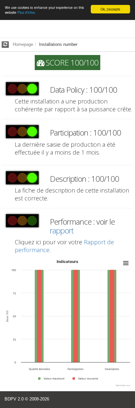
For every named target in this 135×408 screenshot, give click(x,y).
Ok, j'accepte (110, 9)
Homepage (23, 44)
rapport (61, 230)
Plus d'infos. (26, 12)
